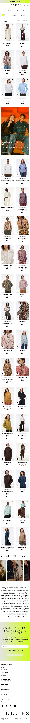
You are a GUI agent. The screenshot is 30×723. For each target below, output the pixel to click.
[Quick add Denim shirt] (17, 486)
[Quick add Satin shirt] (17, 516)
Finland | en (6, 699)
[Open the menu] (2, 5)
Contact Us (4, 675)
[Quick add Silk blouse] (17, 39)
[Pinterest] (11, 706)
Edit (2, 701)
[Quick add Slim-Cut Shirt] (2, 94)
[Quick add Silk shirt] (17, 290)
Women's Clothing (4, 20)
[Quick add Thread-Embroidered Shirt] (2, 175)
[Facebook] (6, 706)
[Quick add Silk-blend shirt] (2, 39)
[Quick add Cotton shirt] (17, 66)
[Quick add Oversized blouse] (2, 347)
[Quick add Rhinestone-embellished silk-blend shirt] (2, 205)
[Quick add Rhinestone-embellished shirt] (2, 545)
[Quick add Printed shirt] (17, 318)
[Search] (25, 5)
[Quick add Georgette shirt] (17, 403)
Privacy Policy (19, 650)
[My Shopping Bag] (28, 5)
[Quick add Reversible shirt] (17, 233)
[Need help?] (28, 690)
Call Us (3, 668)
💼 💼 (15, 1)
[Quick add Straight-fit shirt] (17, 543)
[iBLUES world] (28, 680)
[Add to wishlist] (12, 25)
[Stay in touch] (28, 665)
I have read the (16, 650)
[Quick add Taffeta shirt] (2, 459)
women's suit (4, 595)
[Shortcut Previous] (3, 15)
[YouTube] (15, 706)
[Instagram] (2, 706)
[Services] (28, 685)
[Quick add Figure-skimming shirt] (17, 204)
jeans (23, 611)
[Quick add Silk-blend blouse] (2, 262)
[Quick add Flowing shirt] (2, 233)
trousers (17, 611)
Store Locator (4, 672)
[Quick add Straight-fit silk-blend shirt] (2, 431)
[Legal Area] (28, 695)
